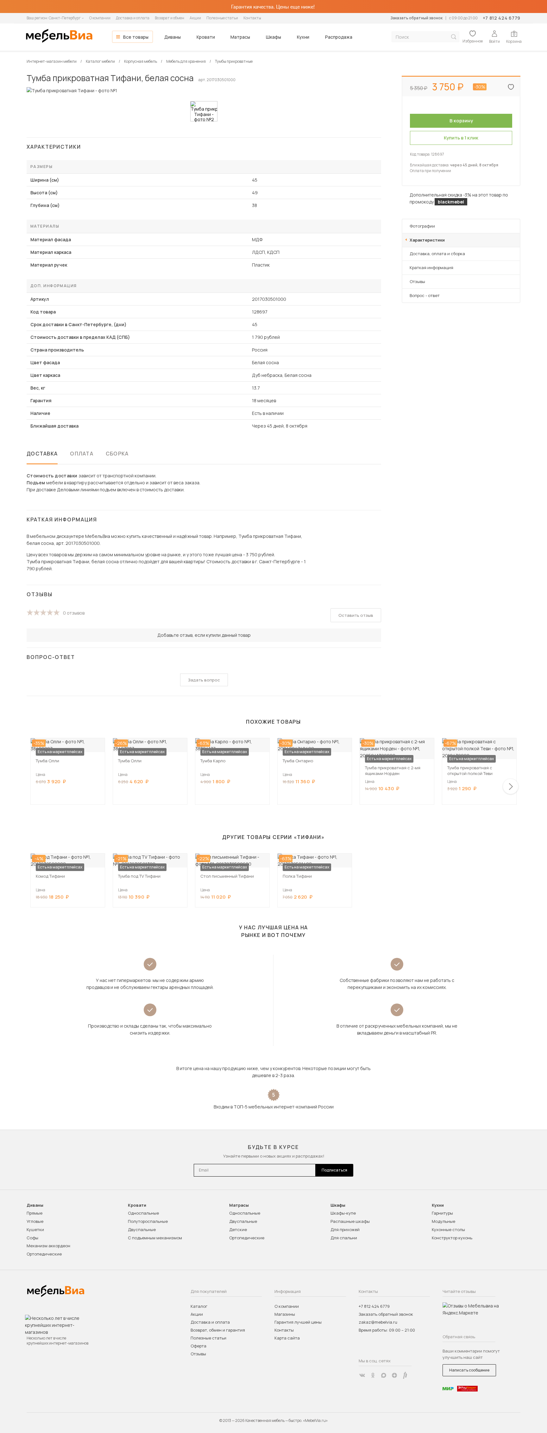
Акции (195, 18)
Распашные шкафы (350, 1221)
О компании (99, 18)
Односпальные (143, 1213)
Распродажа (338, 37)
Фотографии (422, 226)
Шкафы (273, 37)
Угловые (35, 1221)
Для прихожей (345, 1229)
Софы (32, 1238)
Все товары (135, 37)
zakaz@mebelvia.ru (378, 1322)
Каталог (199, 1306)
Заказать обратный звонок (416, 18)
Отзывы (417, 281)
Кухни (303, 37)
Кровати (206, 37)
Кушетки (35, 1229)
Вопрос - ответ (425, 295)
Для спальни (343, 1238)
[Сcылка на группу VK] (362, 1375)
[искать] (453, 37)
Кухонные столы (448, 1229)
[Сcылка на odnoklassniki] (372, 1375)
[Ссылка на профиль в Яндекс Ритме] (405, 1375)
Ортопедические (44, 1254)
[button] (510, 786)
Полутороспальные (148, 1221)
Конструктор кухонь (452, 1238)
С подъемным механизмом (155, 1238)
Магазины (284, 1314)
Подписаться (334, 1170)
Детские (238, 1229)
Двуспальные (142, 1229)
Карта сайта (287, 1338)
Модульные (443, 1221)
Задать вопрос (204, 680)
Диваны (172, 37)
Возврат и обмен (169, 18)
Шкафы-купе (343, 1213)
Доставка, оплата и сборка (437, 253)
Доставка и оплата (132, 18)
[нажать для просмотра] (203, 111)
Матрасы (240, 37)
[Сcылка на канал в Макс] (383, 1375)
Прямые (34, 1213)
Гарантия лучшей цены (298, 1322)
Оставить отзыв (355, 615)
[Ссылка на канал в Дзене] (394, 1375)
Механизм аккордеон (48, 1246)
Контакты (252, 18)
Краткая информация (431, 267)
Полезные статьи (222, 18)
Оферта (198, 1346)
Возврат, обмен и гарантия (218, 1330)
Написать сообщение (469, 1370)
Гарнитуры (442, 1213)
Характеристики (427, 240)
